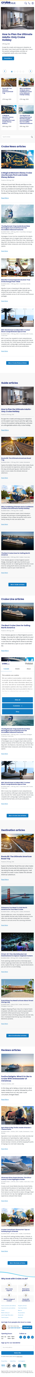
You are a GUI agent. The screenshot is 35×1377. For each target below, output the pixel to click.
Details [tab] (17, 669)
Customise (16, 705)
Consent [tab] (6, 669)
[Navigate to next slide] (30, 71)
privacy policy (19, 1356)
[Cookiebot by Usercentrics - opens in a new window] (25, 664)
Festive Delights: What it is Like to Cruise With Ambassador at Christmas (16, 1078)
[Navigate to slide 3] (17, 72)
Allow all (17, 700)
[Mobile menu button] (33, 3)
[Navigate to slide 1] (12, 72)
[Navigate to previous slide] (4, 71)
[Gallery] (17, 18)
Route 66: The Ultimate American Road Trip (16, 857)
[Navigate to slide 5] (23, 72)
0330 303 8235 (15, 1328)
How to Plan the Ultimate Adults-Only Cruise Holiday (16, 410)
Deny (17, 711)
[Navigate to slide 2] (15, 72)
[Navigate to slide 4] (20, 72)
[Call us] (29, 3)
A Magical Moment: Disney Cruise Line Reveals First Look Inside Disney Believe (16, 175)
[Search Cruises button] (24, 3)
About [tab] (29, 669)
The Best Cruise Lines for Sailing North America (15, 626)
